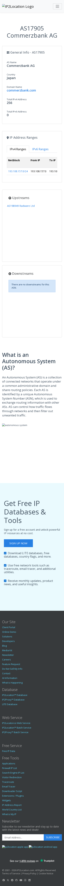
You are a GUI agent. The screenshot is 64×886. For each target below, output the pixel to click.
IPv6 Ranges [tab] (40, 149)
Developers (8, 641)
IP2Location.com (25, 870)
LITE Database (9, 704)
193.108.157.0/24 (18, 171)
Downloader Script (12, 791)
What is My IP (9, 814)
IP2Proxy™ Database (13, 699)
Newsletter (8, 655)
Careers (6, 659)
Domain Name (14, 86)
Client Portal (8, 627)
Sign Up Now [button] (18, 543)
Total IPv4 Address (17, 99)
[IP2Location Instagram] (25, 880)
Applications (8, 763)
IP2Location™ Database (14, 695)
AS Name (12, 62)
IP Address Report (12, 805)
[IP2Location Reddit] (12, 880)
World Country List (12, 809)
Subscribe (53, 837)
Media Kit (7, 650)
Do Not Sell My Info (12, 668)
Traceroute (8, 781)
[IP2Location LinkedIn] (29, 880)
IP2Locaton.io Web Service (16, 723)
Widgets (6, 800)
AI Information (9, 678)
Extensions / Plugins (13, 795)
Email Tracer (8, 786)
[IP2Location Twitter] (7, 880)
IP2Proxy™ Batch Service (15, 732)
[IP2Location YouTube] (20, 880)
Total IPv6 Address (17, 111)
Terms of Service (11, 873)
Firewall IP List (9, 768)
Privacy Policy (29, 873)
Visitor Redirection (12, 777)
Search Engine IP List (13, 772)
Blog (4, 645)
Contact (6, 673)
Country (11, 74)
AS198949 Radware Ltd (21, 205)
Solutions (7, 636)
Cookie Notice (46, 873)
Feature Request (11, 664)
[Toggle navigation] (57, 6)
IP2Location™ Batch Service (16, 727)
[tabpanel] (32, 167)
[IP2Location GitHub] (16, 880)
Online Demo (9, 631)
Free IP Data (8, 751)
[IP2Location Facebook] (3, 880)
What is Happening (12, 682)
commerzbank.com (21, 90)
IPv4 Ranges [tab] (18, 149)
